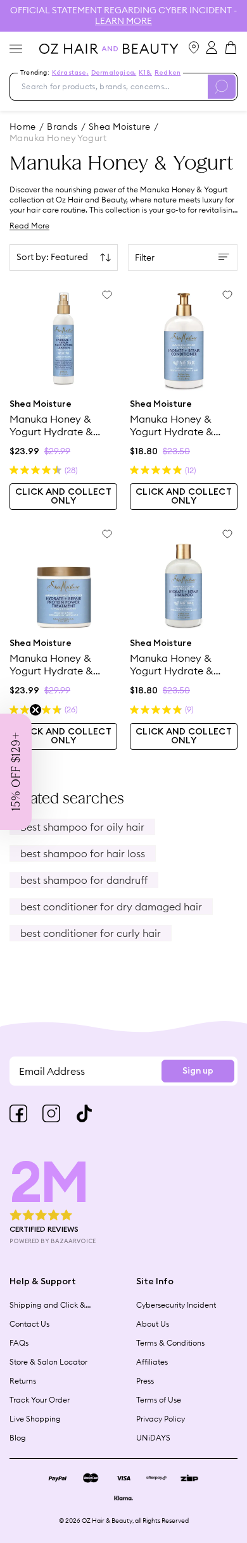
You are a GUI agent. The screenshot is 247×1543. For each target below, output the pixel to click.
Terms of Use (158, 1399)
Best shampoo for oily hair (82, 827)
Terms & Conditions (170, 1343)
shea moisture (119, 126)
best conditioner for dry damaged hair (111, 906)
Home (23, 126)
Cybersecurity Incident (176, 1305)
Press (145, 1380)
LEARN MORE (123, 21)
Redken (167, 73)
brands (62, 126)
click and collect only (63, 496)
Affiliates (152, 1361)
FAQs (19, 1343)
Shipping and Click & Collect (48, 1305)
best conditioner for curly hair (90, 933)
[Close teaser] (35, 709)
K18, (145, 73)
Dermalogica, (113, 73)
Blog (18, 1437)
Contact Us (29, 1324)
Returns (23, 1380)
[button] (16, 772)
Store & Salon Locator (48, 1361)
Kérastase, (70, 73)
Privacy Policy (160, 1418)
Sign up (197, 1071)
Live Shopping (35, 1418)
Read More (29, 225)
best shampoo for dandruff (84, 880)
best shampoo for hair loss (82, 853)
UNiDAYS (153, 1437)
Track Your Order (40, 1399)
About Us (152, 1324)
